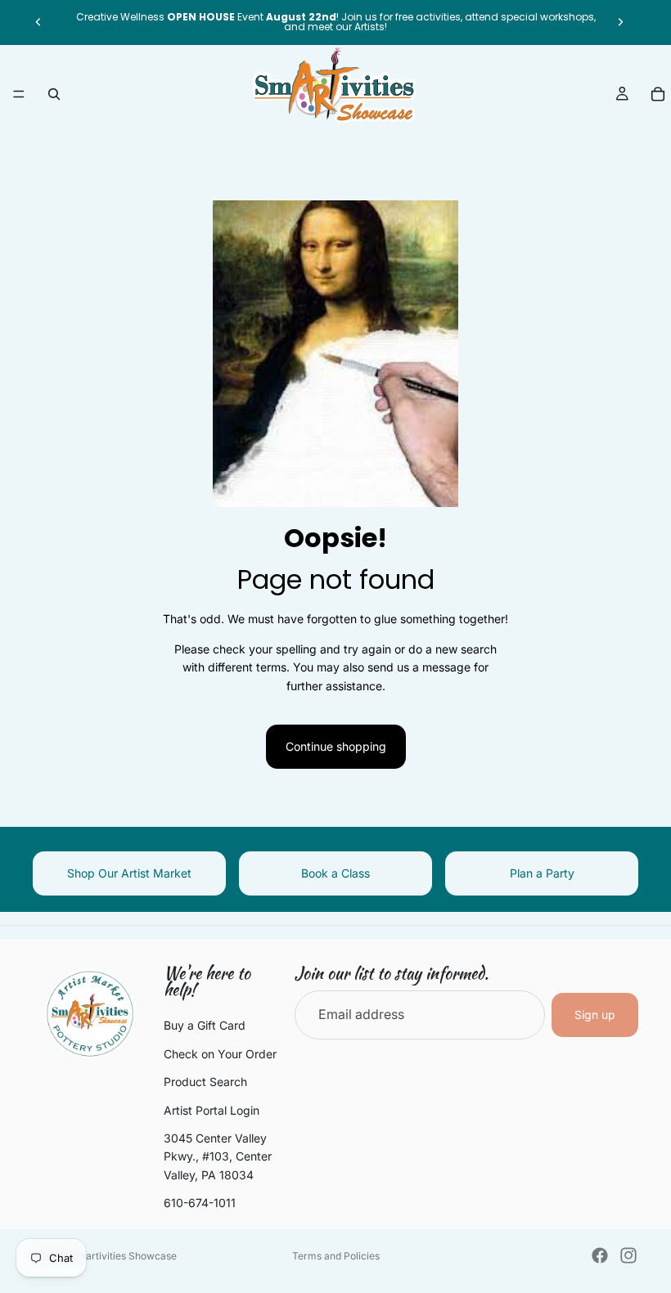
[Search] (54, 94)
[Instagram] (628, 1255)
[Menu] (19, 94)
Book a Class (335, 873)
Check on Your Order (220, 1054)
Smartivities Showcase (123, 1256)
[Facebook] (600, 1255)
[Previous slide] (38, 22)
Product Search (205, 1082)
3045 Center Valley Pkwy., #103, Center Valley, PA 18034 (218, 1156)
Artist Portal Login (211, 1109)
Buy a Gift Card (204, 1025)
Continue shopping (336, 746)
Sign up (594, 1014)
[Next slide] (620, 22)
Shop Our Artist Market (129, 873)
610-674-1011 (200, 1203)
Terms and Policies (336, 1256)
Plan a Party (542, 873)
